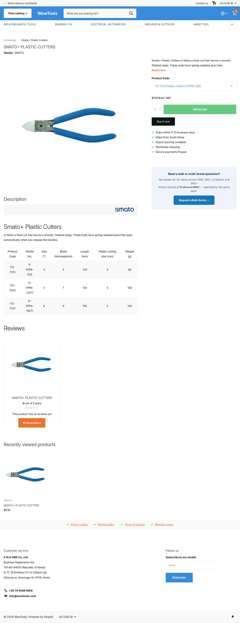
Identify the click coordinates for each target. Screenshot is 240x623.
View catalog (16, 13)
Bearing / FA (63, 24)
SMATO (19, 52)
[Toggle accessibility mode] (214, 3)
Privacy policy (79, 524)
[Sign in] (224, 13)
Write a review (32, 422)
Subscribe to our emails (181, 557)
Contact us (202, 3)
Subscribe (179, 577)
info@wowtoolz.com (22, 596)
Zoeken (131, 13)
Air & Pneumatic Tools (20, 24)
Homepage (10, 40)
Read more (158, 70)
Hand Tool (201, 24)
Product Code (160, 78)
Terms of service (134, 524)
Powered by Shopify (40, 616)
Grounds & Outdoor (159, 24)
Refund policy (106, 524)
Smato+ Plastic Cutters (21, 505)
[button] (161, 106)
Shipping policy (164, 524)
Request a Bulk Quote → (194, 200)
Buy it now (163, 121)
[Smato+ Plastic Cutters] (26, 474)
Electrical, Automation (108, 24)
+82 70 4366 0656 (21, 590)
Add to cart (200, 109)
